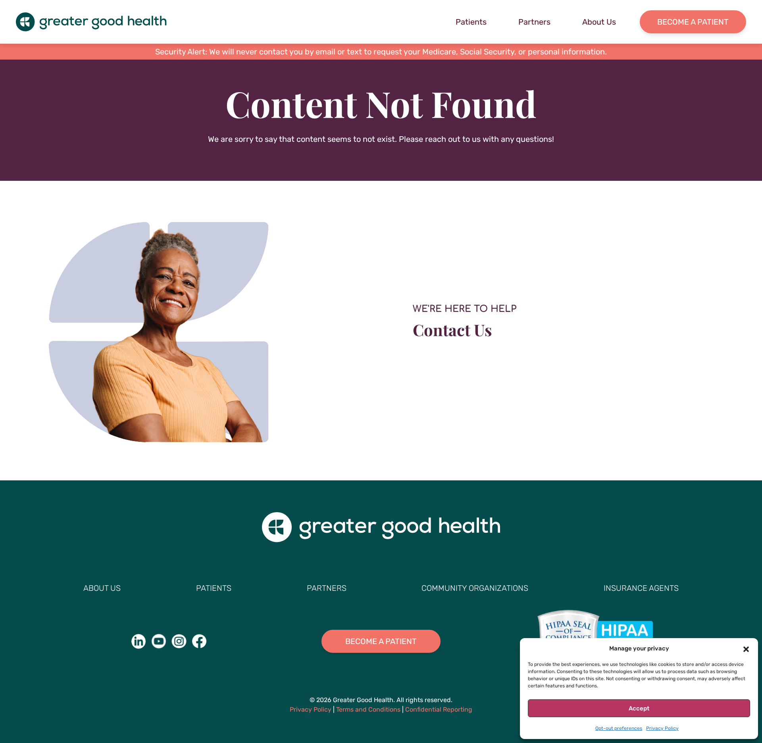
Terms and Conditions (368, 709)
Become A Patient (381, 641)
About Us (599, 22)
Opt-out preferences (618, 728)
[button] (746, 648)
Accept (639, 708)
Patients (471, 22)
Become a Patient (693, 22)
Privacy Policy (662, 728)
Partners (534, 22)
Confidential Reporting (438, 709)
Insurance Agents (641, 588)
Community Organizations (474, 588)
